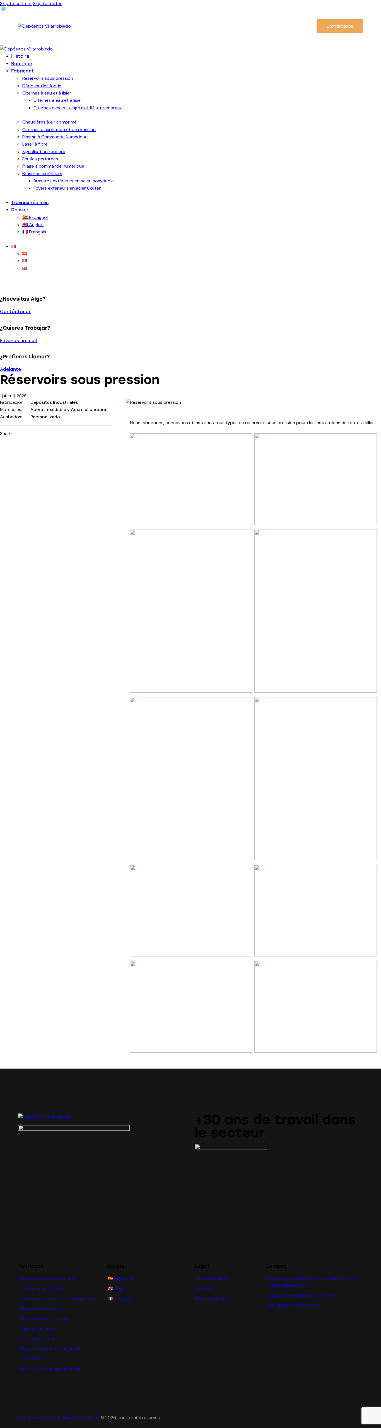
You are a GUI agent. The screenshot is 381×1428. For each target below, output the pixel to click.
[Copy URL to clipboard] (60, 433)
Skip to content (16, 3)
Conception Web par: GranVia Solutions (58, 1417)
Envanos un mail (18, 340)
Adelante (10, 369)
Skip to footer (47, 3)
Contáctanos (15, 311)
